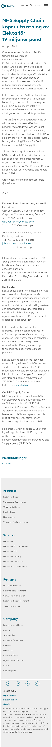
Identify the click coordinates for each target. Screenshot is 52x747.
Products (10, 491)
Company (10, 619)
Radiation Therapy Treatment (16, 601)
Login (38, 6)
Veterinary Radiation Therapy (16, 522)
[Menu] (46, 5)
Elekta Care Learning (12, 557)
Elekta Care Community (13, 562)
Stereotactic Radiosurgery (14, 502)
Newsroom (8, 650)
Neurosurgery (9, 517)
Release (6, 464)
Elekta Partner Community (15, 567)
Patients (9, 579)
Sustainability (9, 635)
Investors (7, 645)
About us (7, 630)
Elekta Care (8, 541)
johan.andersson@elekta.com (18, 243)
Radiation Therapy (11, 497)
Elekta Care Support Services (15, 546)
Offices (6, 666)
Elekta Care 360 (10, 552)
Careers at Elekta (10, 655)
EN (22, 6)
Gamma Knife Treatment (14, 596)
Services (9, 535)
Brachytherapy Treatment (14, 591)
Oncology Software (11, 507)
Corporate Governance (13, 640)
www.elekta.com (22, 385)
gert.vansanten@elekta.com (18, 222)
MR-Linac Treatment (12, 586)
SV (27, 6)
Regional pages (10, 671)
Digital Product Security (13, 661)
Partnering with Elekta (13, 625)
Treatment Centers (11, 606)
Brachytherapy (9, 512)
